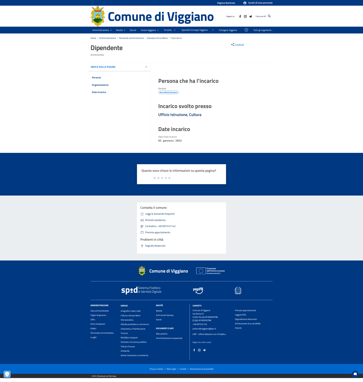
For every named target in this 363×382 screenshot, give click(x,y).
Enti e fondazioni (97, 324)
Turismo (124, 333)
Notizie (159, 310)
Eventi (159, 319)
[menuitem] (166, 29)
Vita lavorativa (127, 319)
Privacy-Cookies (156, 368)
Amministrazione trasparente (169, 338)
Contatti (197, 305)
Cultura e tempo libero (130, 315)
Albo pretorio (161, 333)
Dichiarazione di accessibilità (247, 323)
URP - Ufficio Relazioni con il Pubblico (209, 334)
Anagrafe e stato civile (131, 311)
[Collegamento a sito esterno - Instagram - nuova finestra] (245, 16)
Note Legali (171, 368)
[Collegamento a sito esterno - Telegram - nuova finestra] (250, 16)
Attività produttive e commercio (135, 324)
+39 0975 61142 (200, 324)
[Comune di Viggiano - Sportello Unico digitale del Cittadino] (97, 16)
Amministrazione (107, 38)
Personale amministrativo (131, 38)
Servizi (124, 305)
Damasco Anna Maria (157, 38)
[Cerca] (269, 16)
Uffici (92, 319)
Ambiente (125, 351)
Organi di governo (98, 315)
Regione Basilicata (226, 3)
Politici (93, 328)
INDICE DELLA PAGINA (103, 67)
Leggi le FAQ (240, 314)
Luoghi (93, 337)
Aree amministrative (99, 310)
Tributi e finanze (128, 346)
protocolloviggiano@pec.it (204, 328)
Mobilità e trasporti (129, 337)
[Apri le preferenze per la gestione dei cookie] (7, 374)
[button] (258, 3)
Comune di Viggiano (161, 16)
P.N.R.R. (238, 328)
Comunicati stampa (164, 315)
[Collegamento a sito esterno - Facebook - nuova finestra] (240, 16)
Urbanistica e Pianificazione (133, 328)
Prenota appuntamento (245, 310)
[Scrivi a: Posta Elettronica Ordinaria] (212, 331)
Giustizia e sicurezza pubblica (134, 342)
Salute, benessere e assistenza (134, 355)
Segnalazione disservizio (246, 319)
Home (93, 38)
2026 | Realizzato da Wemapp (104, 375)
